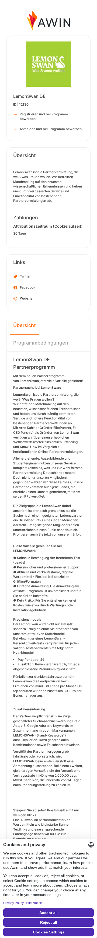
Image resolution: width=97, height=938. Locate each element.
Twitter (25, 276)
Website (26, 298)
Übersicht (24, 325)
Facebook (27, 287)
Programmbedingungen (40, 343)
